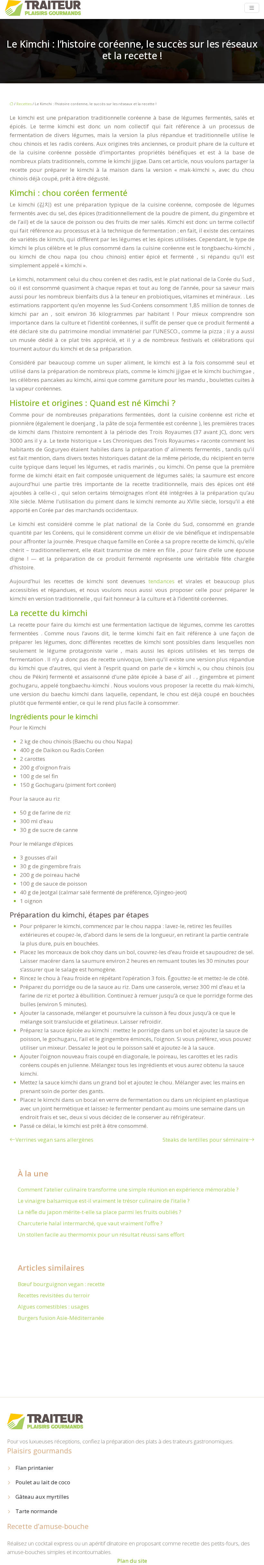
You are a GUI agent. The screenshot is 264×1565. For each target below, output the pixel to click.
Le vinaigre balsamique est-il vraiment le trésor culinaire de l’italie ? (104, 1200)
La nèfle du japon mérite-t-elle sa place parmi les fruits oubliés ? (99, 1212)
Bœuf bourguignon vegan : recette (61, 1284)
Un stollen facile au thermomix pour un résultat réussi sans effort (101, 1234)
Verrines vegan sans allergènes (54, 1139)
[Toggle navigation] (251, 8)
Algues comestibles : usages (53, 1306)
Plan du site (132, 1560)
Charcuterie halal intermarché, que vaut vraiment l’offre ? (90, 1223)
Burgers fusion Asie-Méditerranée (61, 1317)
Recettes (24, 103)
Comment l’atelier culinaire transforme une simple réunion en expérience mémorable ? (128, 1189)
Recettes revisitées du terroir (54, 1295)
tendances (161, 581)
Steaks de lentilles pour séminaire (206, 1139)
